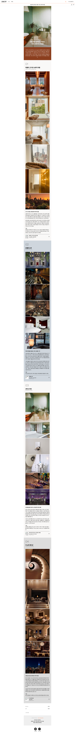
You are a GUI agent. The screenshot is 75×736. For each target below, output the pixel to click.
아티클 (12, 1)
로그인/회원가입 (70, 1)
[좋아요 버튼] (73, 4)
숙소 (9, 1)
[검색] (66, 1)
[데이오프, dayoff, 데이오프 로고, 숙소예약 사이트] (4, 1)
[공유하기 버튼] (71, 4)
